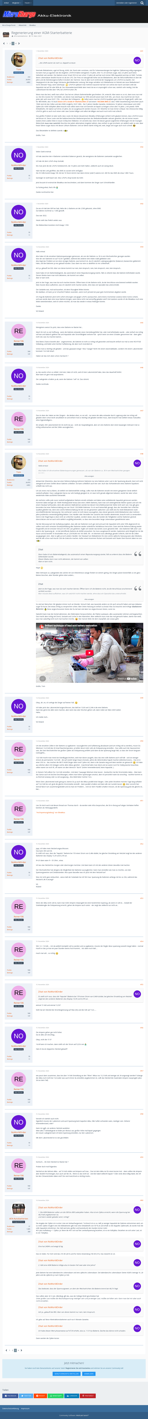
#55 (141, 984)
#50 (141, 741)
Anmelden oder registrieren (126, 3)
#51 (141, 801)
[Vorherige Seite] (4, 43)
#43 (141, 204)
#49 (141, 698)
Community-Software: (74, 1415)
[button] (10, 1396)
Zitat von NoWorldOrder (50, 58)
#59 (141, 1157)
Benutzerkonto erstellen (67, 1374)
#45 (141, 323)
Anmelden (88, 1374)
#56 (141, 1028)
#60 (141, 1200)
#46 (141, 367)
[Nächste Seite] (19, 43)
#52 (141, 844)
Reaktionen (10, 77)
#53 (141, 898)
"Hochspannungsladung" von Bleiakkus (50, 812)
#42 (141, 147)
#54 (141, 941)
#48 (141, 454)
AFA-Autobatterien (21, 36)
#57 (141, 1071)
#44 (141, 247)
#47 (141, 411)
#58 (141, 1114)
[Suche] (142, 3)
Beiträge (10, 82)
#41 (141, 51)
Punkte (9, 80)
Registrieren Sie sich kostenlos (78, 1368)
